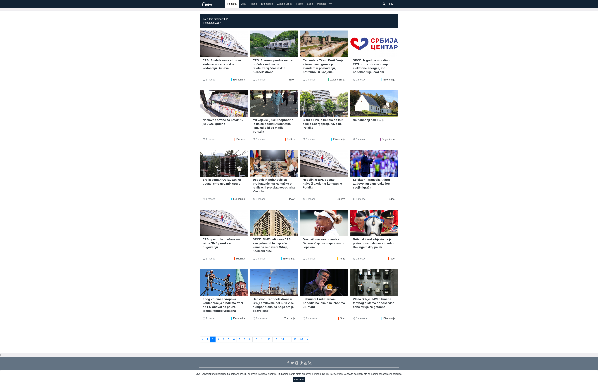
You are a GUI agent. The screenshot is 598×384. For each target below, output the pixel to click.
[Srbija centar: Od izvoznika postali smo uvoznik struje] (224, 163)
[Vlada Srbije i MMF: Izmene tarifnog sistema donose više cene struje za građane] (374, 282)
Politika (291, 139)
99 (301, 339)
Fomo (299, 3)
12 (269, 339)
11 (262, 339)
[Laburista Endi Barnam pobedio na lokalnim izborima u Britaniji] (324, 282)
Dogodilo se (388, 139)
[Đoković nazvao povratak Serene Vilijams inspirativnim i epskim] (324, 223)
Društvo (240, 139)
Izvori (292, 79)
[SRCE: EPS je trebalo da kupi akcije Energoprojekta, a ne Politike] (324, 103)
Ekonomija (267, 3)
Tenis (342, 258)
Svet (392, 258)
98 (295, 339)
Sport (310, 3)
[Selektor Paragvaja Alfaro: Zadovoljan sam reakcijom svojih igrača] (374, 163)
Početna (232, 3)
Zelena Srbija (284, 3)
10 (255, 339)
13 (275, 339)
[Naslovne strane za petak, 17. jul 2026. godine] (224, 103)
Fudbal (391, 199)
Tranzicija (289, 318)
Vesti (243, 3)
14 (282, 339)
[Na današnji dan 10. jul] (374, 103)
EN (391, 4)
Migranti (321, 3)
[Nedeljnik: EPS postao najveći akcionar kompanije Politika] (324, 163)
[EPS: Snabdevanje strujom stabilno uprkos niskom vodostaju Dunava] (224, 44)
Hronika (240, 258)
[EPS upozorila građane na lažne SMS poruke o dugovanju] (224, 223)
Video (253, 3)
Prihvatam (299, 379)
